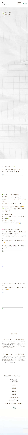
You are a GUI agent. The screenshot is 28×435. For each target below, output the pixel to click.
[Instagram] (15, 407)
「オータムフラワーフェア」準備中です (13, 354)
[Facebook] (12, 407)
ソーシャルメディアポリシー (14, 400)
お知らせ (14, 394)
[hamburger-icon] (19, 3)
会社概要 (14, 391)
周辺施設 (14, 388)
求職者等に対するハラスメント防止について (14, 403)
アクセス (14, 385)
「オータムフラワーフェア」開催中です (13, 339)
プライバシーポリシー (14, 397)
